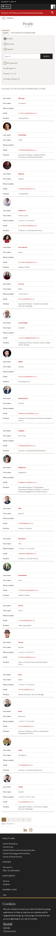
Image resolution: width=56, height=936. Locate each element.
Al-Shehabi (22, 135)
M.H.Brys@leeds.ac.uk (26, 689)
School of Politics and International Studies (22, 12)
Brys (20, 674)
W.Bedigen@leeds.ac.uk (26, 445)
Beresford (22, 538)
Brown (20, 642)
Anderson (22, 210)
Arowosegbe (23, 322)
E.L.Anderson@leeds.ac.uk (27, 225)
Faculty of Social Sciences (12, 856)
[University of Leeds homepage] (53, 6)
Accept (7, 923)
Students (6, 884)
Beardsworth (23, 398)
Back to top (7, 824)
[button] (52, 13)
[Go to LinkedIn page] (25, 830)
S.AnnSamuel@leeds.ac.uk (27, 262)
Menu (7, 6)
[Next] (28, 820)
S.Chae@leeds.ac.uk (25, 765)
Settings (6, 927)
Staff (5, 32)
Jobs (4, 894)
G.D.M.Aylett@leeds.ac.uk (27, 376)
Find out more (9, 930)
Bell (19, 508)
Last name (10, 44)
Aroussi (21, 284)
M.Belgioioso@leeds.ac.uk (27, 482)
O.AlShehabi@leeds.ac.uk (27, 150)
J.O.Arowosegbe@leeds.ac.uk (28, 338)
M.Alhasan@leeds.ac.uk (26, 188)
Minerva (6, 881)
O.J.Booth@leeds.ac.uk (26, 620)
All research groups (10, 79)
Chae (20, 750)
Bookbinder (22, 575)
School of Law (8, 847)
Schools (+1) (8, 73)
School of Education (10, 843)
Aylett (20, 361)
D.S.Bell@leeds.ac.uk (25, 523)
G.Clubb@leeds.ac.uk (26, 801)
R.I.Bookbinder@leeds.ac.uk (28, 590)
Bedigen (21, 430)
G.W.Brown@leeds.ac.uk (27, 657)
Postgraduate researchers (23, 32)
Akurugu (21, 98)
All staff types (8, 68)
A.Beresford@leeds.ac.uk (27, 553)
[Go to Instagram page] (30, 830)
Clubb (20, 787)
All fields (10, 38)
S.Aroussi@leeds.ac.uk (26, 299)
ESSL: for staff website (11, 870)
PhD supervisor (12, 63)
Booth (20, 605)
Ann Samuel (22, 247)
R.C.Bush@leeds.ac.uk (26, 726)
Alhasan (21, 174)
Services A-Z (7, 867)
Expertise (10, 49)
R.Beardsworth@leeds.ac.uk (28, 413)
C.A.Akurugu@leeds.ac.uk (27, 113)
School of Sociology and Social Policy (16, 853)
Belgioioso (22, 467)
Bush (20, 711)
